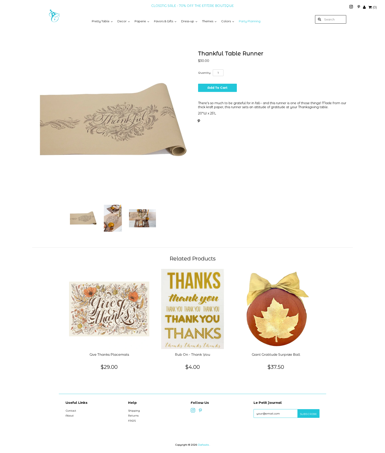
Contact (71, 410)
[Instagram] (351, 7)
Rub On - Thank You (192, 355)
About (70, 415)
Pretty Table (100, 21)
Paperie (140, 21)
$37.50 (276, 367)
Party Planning (249, 21)
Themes (207, 21)
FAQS (132, 420)
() (375, 7)
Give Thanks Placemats (109, 355)
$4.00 (192, 367)
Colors (226, 21)
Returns (133, 415)
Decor (122, 21)
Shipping (134, 410)
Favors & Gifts (163, 21)
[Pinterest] (358, 7)
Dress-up (187, 21)
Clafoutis (203, 444)
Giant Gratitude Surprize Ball (276, 355)
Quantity (204, 72)
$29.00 (109, 367)
